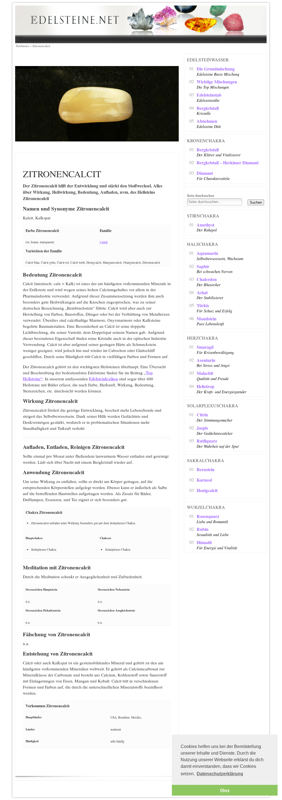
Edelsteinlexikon (103, 379)
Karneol (204, 480)
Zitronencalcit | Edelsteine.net (126, 21)
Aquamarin (207, 253)
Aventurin (206, 360)
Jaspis (202, 428)
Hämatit (204, 542)
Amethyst (205, 225)
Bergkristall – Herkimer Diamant (228, 163)
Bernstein (206, 470)
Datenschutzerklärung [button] (220, 773)
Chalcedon (207, 279)
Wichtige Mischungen (217, 82)
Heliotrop (205, 386)
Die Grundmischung (216, 69)
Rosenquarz (208, 516)
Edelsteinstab (209, 95)
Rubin (202, 529)
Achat (202, 293)
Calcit (104, 242)
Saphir (203, 266)
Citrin (202, 415)
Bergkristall (208, 108)
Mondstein (206, 319)
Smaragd (205, 347)
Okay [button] (225, 790)
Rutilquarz (207, 441)
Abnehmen (207, 121)
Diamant (205, 173)
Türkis (203, 305)
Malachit (205, 373)
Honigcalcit (207, 490)
